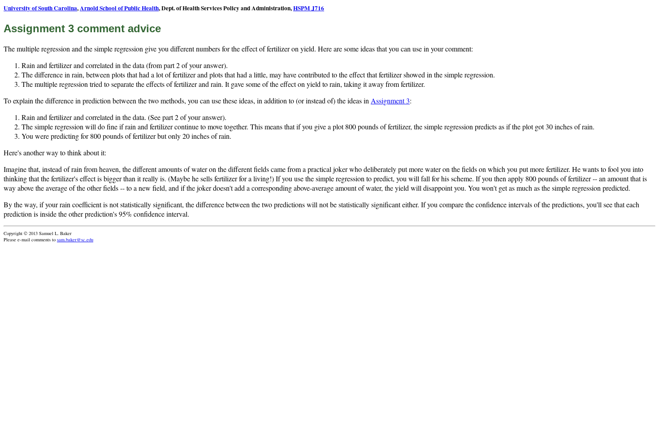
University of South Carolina (40, 8)
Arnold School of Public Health (119, 8)
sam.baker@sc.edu (75, 239)
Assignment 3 (390, 100)
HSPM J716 (308, 8)
